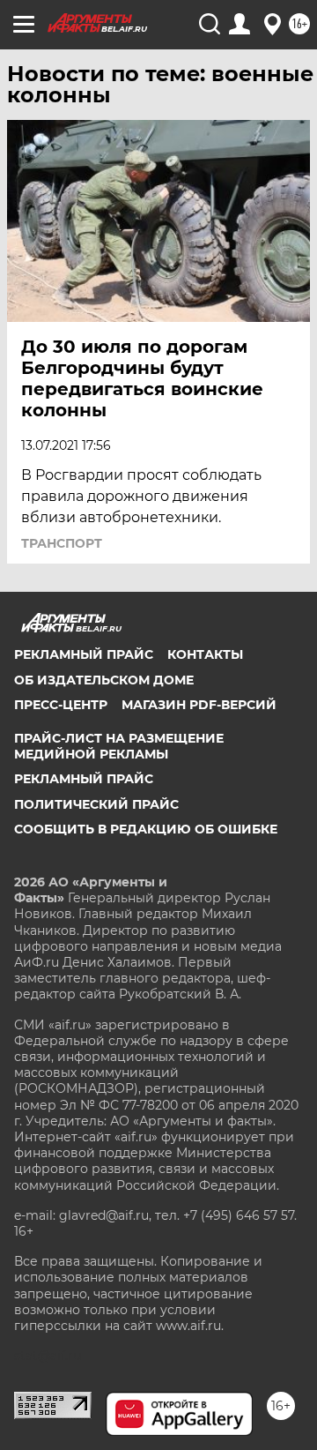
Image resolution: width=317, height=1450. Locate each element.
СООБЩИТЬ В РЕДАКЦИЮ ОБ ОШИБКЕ (145, 829)
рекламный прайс (83, 779)
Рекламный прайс (83, 654)
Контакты (205, 654)
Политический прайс (96, 804)
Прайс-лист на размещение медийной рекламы (119, 746)
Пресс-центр (60, 705)
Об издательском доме (104, 680)
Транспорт (61, 543)
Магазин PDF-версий (199, 705)
